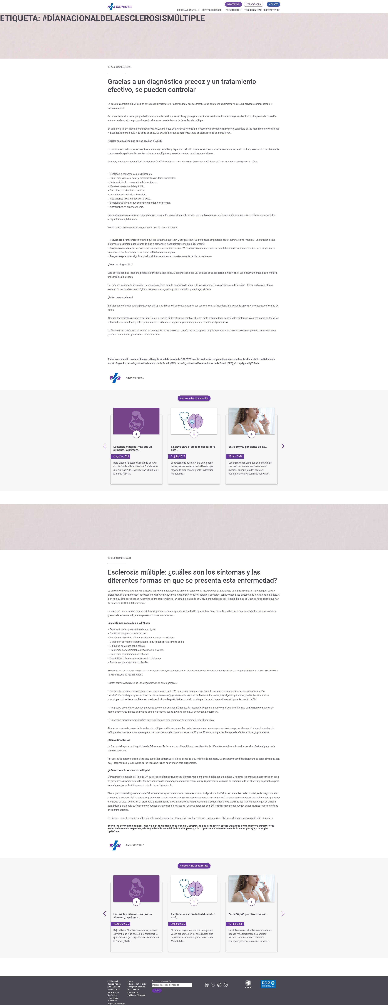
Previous (105, 445)
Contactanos (271, 10)
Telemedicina (113, 998)
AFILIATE (273, 4)
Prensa (130, 981)
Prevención (232, 10)
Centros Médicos (211, 10)
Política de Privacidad (136, 995)
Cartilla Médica (114, 987)
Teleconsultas (252, 10)
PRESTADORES (253, 4)
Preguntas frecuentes (116, 1004)
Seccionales (112, 995)
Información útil (187, 10)
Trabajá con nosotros (136, 987)
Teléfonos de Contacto (136, 984)
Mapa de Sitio (133, 990)
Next (281, 445)
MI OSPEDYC (233, 4)
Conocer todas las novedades (194, 398)
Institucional (113, 981)
